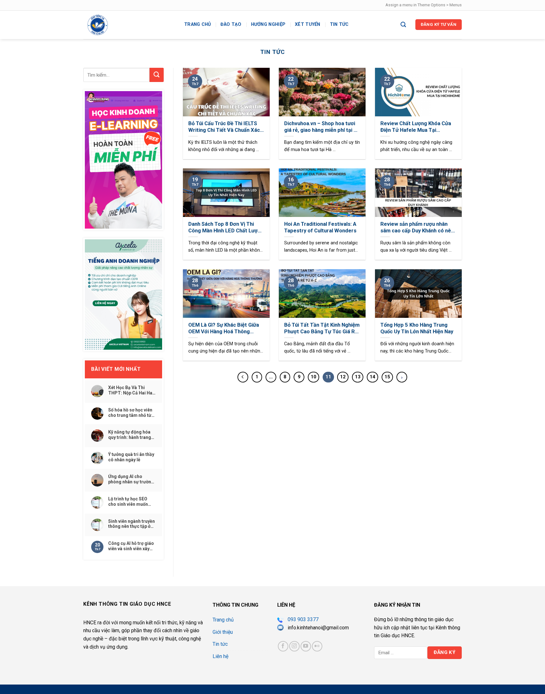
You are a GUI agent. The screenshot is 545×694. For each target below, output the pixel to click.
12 (343, 377)
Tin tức (339, 24)
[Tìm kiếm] (403, 24)
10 (313, 377)
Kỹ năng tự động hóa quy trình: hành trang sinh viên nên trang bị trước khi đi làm (130, 434)
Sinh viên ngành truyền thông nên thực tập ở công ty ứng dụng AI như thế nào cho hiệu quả (131, 524)
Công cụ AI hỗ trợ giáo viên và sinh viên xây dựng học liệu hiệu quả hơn (131, 546)
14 (372, 377)
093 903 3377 (303, 619)
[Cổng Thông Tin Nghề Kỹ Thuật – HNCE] (129, 25)
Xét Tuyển (307, 24)
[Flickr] (317, 646)
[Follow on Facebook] (283, 646)
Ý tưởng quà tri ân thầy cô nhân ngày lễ (131, 457)
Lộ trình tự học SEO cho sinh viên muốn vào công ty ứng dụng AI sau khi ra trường (130, 501)
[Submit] (156, 75)
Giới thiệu (223, 632)
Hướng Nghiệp (268, 24)
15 (387, 377)
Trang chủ (197, 24)
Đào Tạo (231, 24)
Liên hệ (220, 656)
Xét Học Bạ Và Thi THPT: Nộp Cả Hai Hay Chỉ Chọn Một (131, 390)
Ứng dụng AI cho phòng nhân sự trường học (131, 479)
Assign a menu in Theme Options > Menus (423, 5)
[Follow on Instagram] (294, 646)
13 (357, 377)
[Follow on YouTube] (306, 646)
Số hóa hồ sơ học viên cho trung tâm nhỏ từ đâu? (130, 412)
